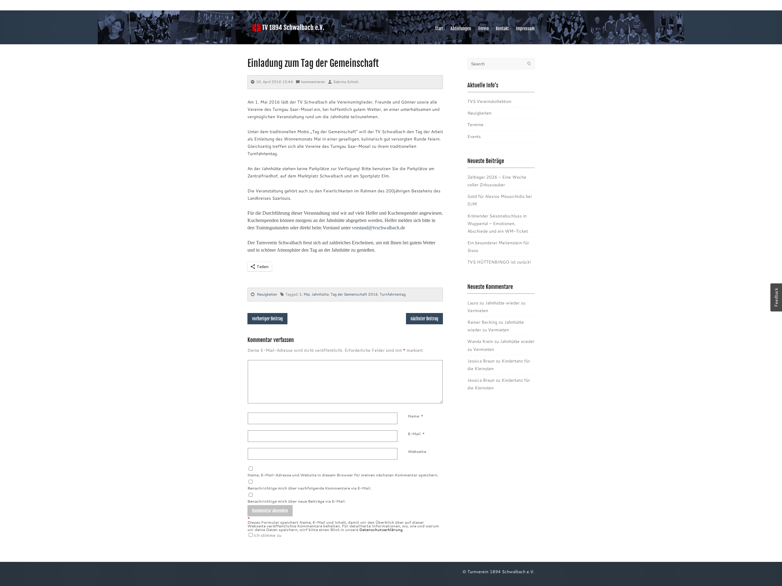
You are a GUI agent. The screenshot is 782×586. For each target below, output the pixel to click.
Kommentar (409, 363)
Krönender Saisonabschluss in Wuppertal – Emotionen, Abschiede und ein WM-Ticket (497, 223)
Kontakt (502, 28)
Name (413, 416)
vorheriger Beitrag (267, 318)
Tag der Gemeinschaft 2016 (354, 294)
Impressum (525, 28)
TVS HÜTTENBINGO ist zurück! (499, 262)
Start (439, 28)
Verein (483, 28)
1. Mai (304, 294)
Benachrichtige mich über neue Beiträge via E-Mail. (296, 501)
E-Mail (414, 433)
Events (474, 136)
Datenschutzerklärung (381, 529)
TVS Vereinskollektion (489, 101)
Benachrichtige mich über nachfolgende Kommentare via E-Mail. (309, 488)
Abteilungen (461, 28)
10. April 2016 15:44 (274, 81)
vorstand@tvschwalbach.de (378, 227)
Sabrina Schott (346, 81)
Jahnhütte (320, 294)
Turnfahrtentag (393, 294)
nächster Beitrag (424, 318)
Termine (475, 125)
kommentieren (313, 81)
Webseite (417, 451)
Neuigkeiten (267, 294)
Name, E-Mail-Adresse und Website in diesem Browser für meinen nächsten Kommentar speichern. (342, 475)
